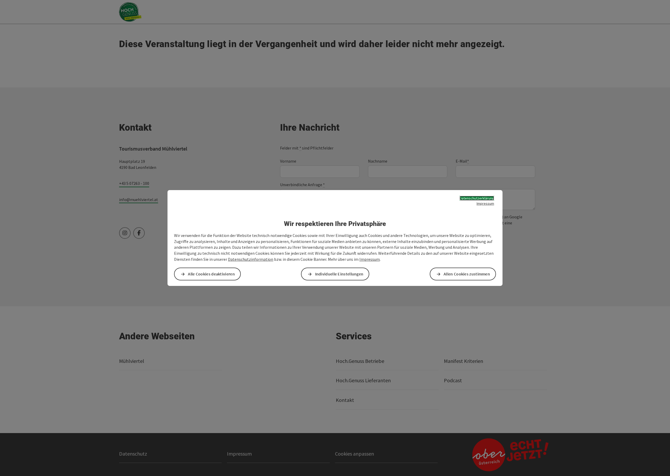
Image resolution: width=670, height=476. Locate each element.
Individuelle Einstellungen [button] (339, 273)
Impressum (485, 203)
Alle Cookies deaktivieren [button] (211, 273)
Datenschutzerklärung (477, 198)
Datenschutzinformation (250, 259)
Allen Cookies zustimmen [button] (467, 273)
